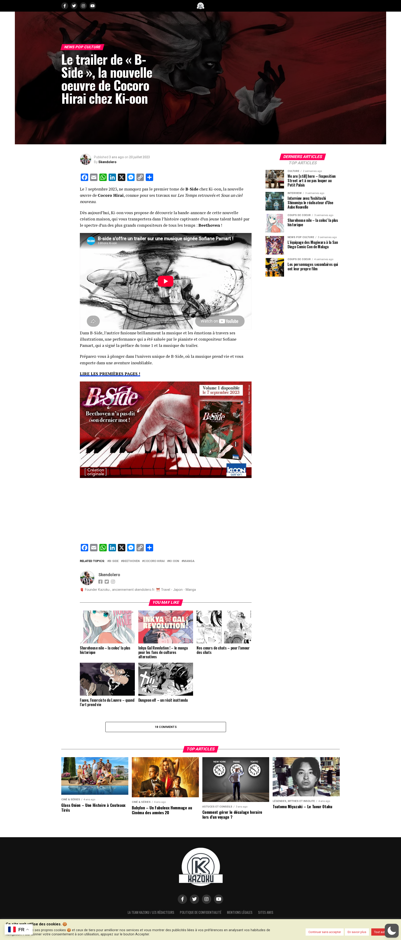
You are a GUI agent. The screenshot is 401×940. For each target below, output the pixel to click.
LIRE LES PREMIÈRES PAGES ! (110, 373)
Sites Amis (265, 912)
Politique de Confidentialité (200, 912)
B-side (114, 561)
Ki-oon (174, 561)
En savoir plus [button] (357, 932)
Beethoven (131, 561)
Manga (188, 561)
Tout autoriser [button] (383, 932)
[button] (392, 931)
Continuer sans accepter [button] (324, 932)
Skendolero (107, 162)
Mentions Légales (239, 912)
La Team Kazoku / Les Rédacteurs (151, 912)
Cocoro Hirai (154, 561)
